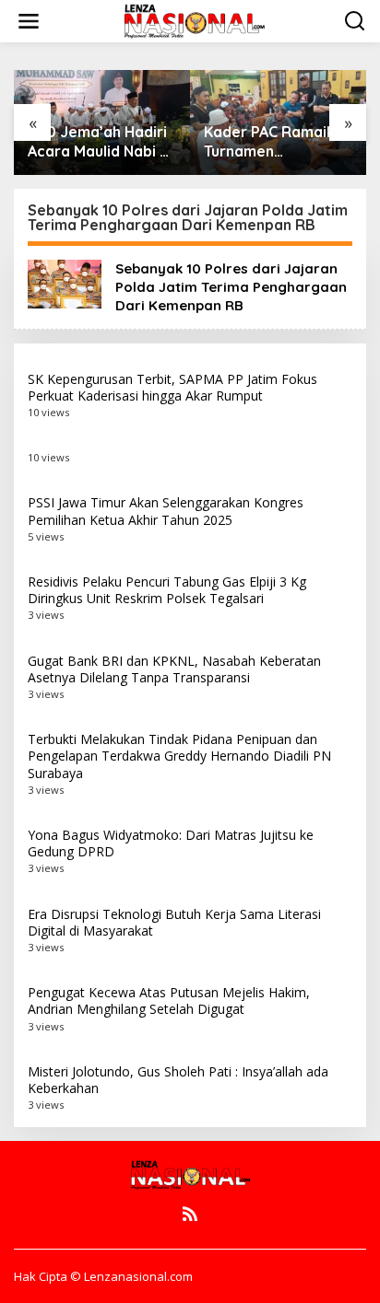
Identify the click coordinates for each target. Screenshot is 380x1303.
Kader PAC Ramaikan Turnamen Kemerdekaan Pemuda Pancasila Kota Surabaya (278, 141)
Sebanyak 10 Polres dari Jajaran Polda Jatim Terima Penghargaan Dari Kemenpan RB (231, 287)
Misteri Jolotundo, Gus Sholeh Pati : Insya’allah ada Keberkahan (178, 1080)
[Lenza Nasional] (193, 20)
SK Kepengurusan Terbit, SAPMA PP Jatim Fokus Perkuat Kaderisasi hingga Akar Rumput (172, 387)
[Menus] (28, 21)
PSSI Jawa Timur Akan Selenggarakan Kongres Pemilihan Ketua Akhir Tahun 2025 (165, 511)
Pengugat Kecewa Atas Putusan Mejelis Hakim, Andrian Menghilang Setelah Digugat (169, 1000)
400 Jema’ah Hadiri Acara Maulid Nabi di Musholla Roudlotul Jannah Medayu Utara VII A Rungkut (100, 141)
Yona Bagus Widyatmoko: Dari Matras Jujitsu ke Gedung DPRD (171, 843)
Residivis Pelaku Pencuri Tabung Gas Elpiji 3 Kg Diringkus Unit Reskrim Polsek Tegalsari (167, 590)
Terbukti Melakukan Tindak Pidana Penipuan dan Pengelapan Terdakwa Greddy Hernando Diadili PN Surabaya (179, 755)
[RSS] (190, 1214)
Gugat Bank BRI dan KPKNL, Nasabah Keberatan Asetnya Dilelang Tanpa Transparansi (174, 669)
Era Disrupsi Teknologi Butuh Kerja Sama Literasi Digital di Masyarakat (174, 922)
